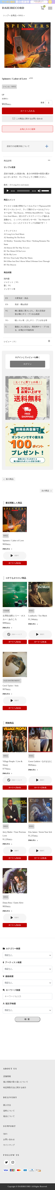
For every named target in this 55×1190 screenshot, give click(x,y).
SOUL (20, 16)
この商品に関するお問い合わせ (29, 119)
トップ (6, 16)
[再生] (7, 190)
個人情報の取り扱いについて (15, 1082)
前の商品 (9, 479)
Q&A (5, 1134)
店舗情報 (7, 1076)
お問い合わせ (9, 1139)
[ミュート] (39, 190)
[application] (27, 191)
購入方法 (7, 1105)
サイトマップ (9, 1145)
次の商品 (45, 491)
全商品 (13, 16)
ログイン (27, 364)
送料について (9, 1111)
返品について (9, 1116)
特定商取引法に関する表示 (14, 1087)
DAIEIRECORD (13, 7)
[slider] (46, 190)
